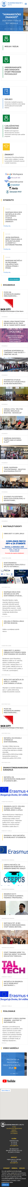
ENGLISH (22, 1168)
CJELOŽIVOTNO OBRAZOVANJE (14, 1128)
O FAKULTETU (14, 1131)
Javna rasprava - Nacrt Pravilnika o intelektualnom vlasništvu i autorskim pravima (13, 241)
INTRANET (6, 1168)
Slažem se (5, 1184)
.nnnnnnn (3, 55)
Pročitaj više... (7, 226)
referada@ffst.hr (14, 1145)
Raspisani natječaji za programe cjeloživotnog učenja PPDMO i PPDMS (13, 264)
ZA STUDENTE (14, 1133)
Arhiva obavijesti (14, 279)
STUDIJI (14, 1126)
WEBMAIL (15, 1168)
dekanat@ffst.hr (14, 1162)
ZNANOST (14, 1130)
